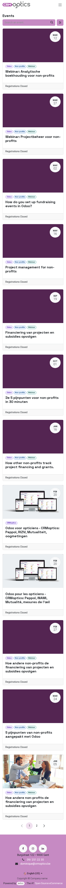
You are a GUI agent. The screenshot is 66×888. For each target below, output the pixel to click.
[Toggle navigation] (60, 4)
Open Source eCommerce (49, 883)
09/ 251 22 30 (36, 859)
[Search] (51, 22)
